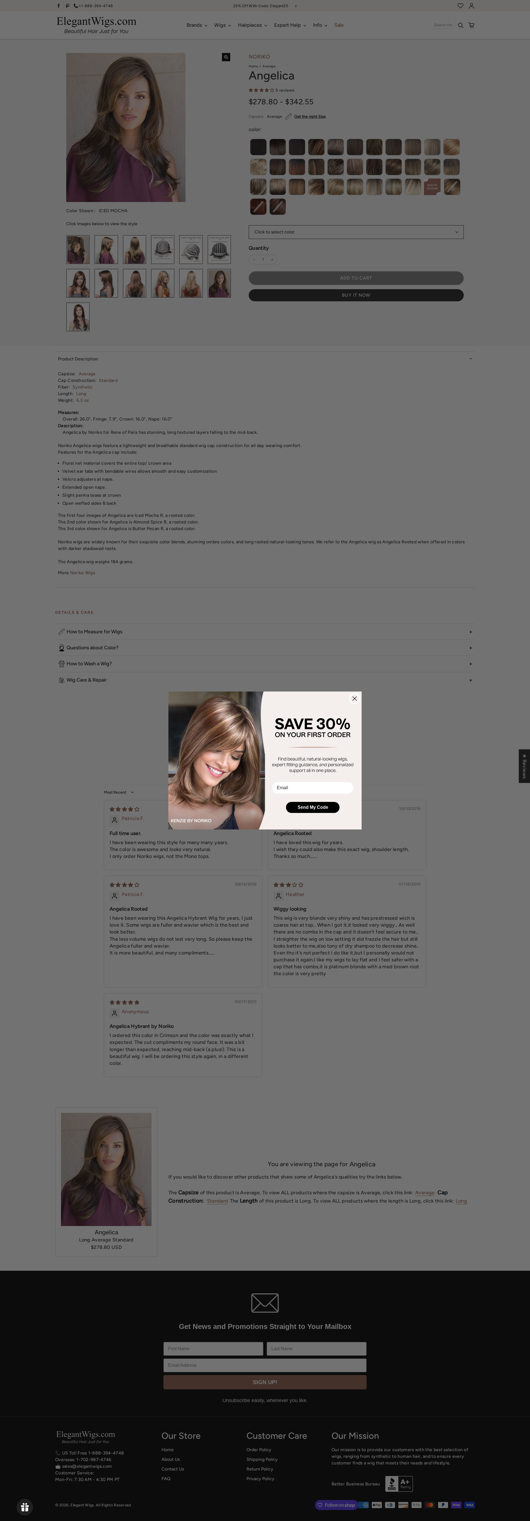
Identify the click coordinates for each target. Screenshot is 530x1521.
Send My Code (313, 807)
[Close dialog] (354, 698)
